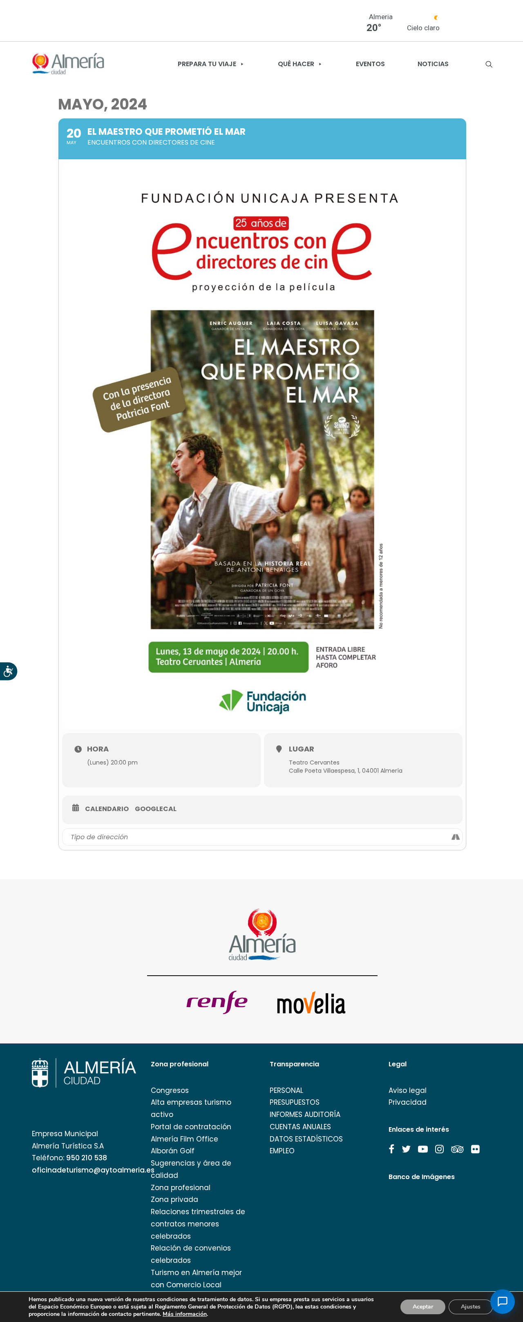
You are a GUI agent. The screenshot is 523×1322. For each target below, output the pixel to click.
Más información (185, 1314)
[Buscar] (489, 64)
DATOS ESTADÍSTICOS (306, 1139)
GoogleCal (156, 809)
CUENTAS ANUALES (300, 1127)
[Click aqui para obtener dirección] (455, 837)
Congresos (170, 1090)
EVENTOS (370, 64)
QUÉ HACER (296, 64)
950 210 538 (86, 1158)
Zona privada (174, 1199)
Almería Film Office (184, 1139)
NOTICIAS (433, 64)
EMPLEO (282, 1151)
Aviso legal (408, 1090)
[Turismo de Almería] (68, 64)
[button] (391, 1149)
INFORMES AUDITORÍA (305, 1114)
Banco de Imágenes (422, 1177)
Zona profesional (180, 1188)
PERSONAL (286, 1090)
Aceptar (423, 1307)
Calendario (107, 809)
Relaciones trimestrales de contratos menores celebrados (198, 1224)
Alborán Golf (172, 1151)
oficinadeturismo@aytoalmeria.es (93, 1170)
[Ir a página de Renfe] (217, 1002)
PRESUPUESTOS (295, 1102)
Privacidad (408, 1102)
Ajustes (471, 1307)
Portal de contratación (191, 1127)
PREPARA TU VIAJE (207, 64)
